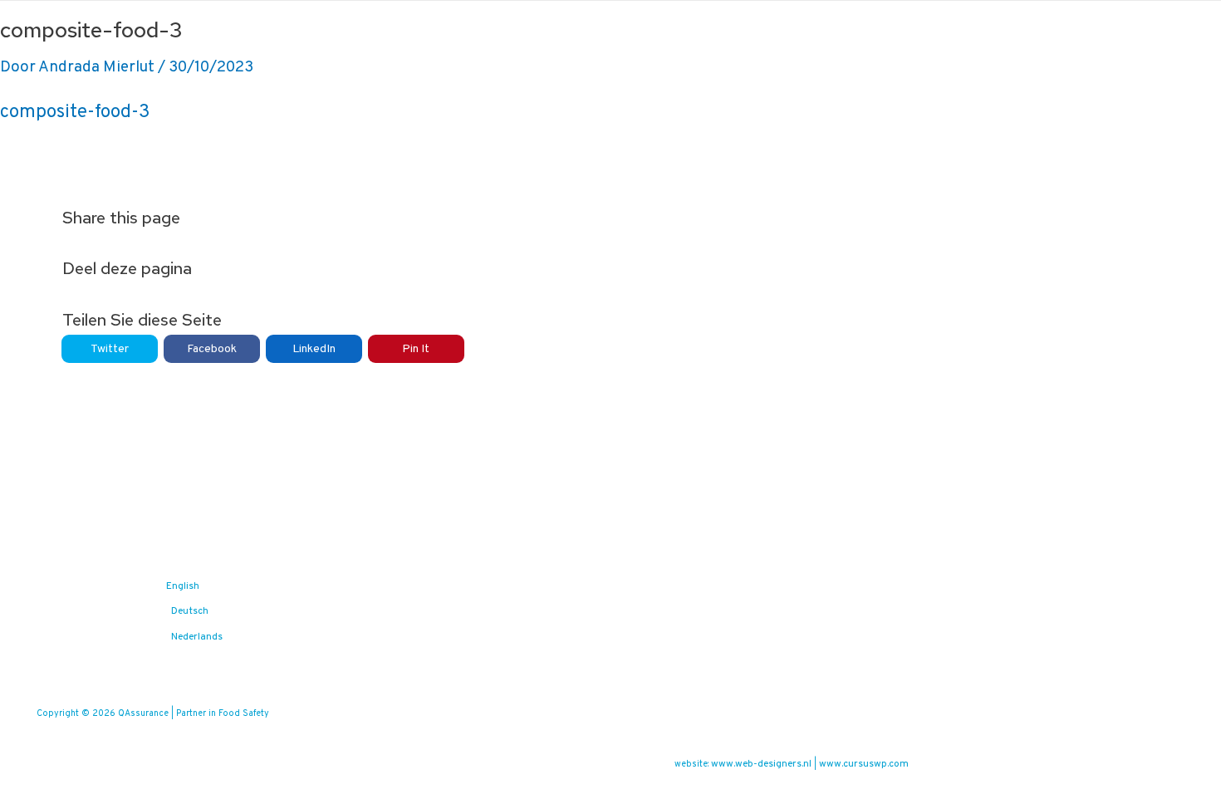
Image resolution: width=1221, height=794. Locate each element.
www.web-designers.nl (761, 764)
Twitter (110, 349)
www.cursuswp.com (864, 764)
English (182, 586)
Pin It (415, 349)
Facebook (212, 349)
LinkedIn (314, 349)
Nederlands (197, 637)
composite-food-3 (75, 112)
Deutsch (189, 611)
